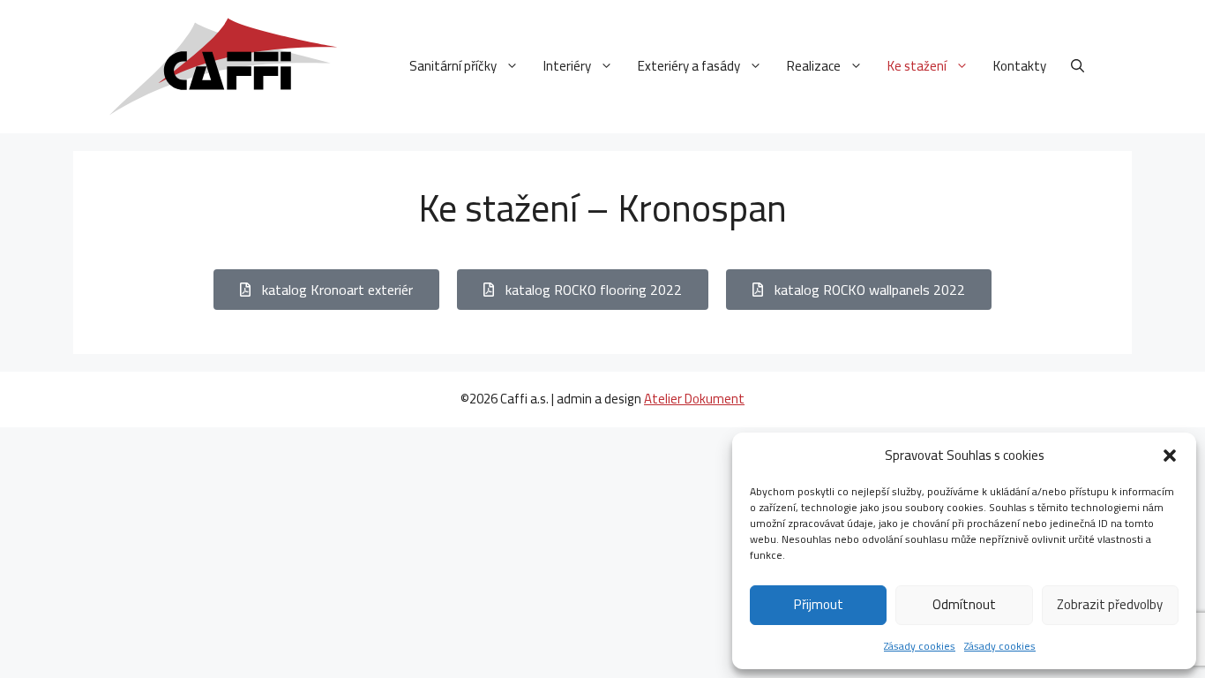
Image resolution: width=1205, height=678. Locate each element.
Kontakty (1019, 66)
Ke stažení (917, 66)
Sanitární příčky (453, 66)
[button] (1170, 455)
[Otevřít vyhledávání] (1077, 66)
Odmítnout (964, 604)
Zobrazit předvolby (1110, 604)
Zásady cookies (919, 646)
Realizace (814, 66)
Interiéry (567, 66)
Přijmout (818, 604)
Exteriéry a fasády (689, 66)
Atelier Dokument (694, 398)
